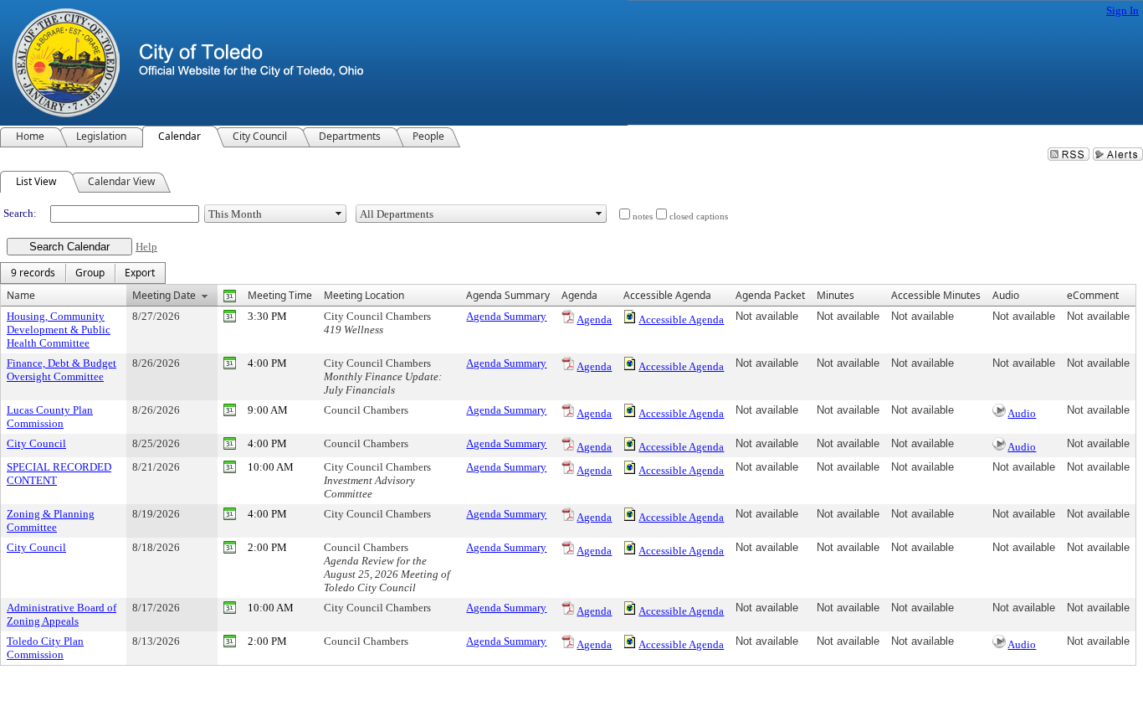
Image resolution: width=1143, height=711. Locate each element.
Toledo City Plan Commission (45, 648)
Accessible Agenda (681, 319)
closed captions (698, 216)
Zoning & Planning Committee (51, 520)
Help (146, 246)
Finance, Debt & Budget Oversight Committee (61, 370)
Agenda (594, 319)
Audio (1021, 413)
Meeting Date (164, 295)
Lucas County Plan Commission (50, 417)
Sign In (1122, 10)
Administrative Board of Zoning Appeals (61, 614)
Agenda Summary (506, 316)
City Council (36, 443)
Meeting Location (364, 295)
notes (643, 216)
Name (21, 295)
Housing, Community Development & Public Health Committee (58, 329)
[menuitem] (33, 273)
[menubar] (83, 273)
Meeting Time (280, 295)
